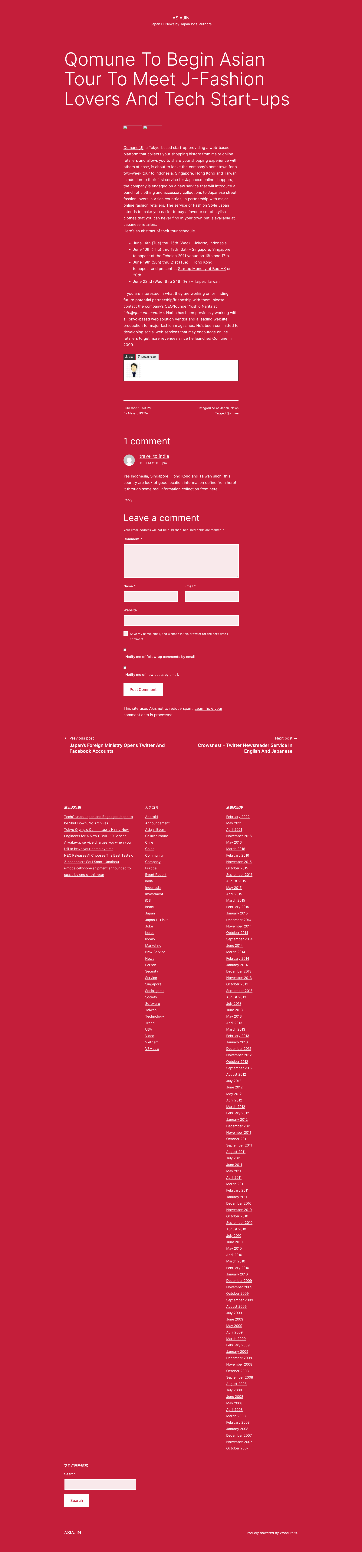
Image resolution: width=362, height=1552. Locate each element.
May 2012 (234, 1094)
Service (151, 978)
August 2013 (236, 997)
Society (151, 997)
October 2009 (237, 1293)
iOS (148, 900)
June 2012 (234, 1087)
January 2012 (237, 1119)
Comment (132, 539)
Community (154, 855)
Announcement (157, 823)
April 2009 (234, 1332)
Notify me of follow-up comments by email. (160, 657)
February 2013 (237, 1036)
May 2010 (234, 1248)
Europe (150, 868)
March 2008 (236, 1416)
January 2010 (237, 1274)
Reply (127, 500)
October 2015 (237, 868)
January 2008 (237, 1429)
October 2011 (237, 1139)
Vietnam (151, 1042)
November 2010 (239, 1210)
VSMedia (152, 1049)
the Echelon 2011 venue (177, 256)
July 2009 (234, 1313)
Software (152, 1004)
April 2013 (234, 1023)
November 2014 (239, 926)
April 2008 (234, 1410)
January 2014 (237, 965)
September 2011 (239, 1145)
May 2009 (234, 1326)
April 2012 (234, 1100)
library (150, 939)
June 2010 (234, 1242)
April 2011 (234, 1178)
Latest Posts (148, 356)
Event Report (155, 875)
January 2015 (237, 913)
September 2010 (239, 1223)
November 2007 (239, 1442)
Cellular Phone (156, 836)
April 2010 (234, 1255)
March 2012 (235, 1107)
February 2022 (238, 817)
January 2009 (237, 1351)
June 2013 (234, 1010)
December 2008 (239, 1358)
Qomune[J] (133, 147)
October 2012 (237, 1062)
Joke (149, 926)
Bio (131, 356)
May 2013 (234, 1016)
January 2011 (236, 1197)
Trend (150, 1023)
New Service (155, 952)
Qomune (233, 413)
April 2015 (234, 894)
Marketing (153, 945)
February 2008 (238, 1422)
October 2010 (237, 1216)
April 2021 (234, 830)
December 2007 (239, 1435)
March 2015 (235, 900)
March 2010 (235, 1261)
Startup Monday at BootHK (202, 268)
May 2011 (233, 1171)
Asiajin (181, 18)
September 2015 (239, 875)
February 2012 (237, 1113)
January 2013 (237, 1042)
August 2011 (235, 1152)
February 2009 (238, 1345)
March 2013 (235, 1029)
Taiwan (151, 1010)
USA (148, 1029)
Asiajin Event (155, 830)
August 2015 (236, 881)
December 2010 (238, 1203)
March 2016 (235, 849)
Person (150, 965)
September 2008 (239, 1377)
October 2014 (237, 933)
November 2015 (239, 862)
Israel (149, 907)
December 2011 (238, 1126)
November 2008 (239, 1364)
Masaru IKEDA (138, 413)
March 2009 (236, 1339)
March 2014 (235, 952)
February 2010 (237, 1268)
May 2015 (234, 888)
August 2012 (236, 1074)
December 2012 (238, 1049)
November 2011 (238, 1132)
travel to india (154, 456)
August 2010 (236, 1229)
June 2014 (234, 945)
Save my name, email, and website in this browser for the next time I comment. (179, 636)
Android (151, 817)
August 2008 (236, 1384)
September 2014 (239, 939)
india (149, 881)
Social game (154, 991)
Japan (224, 408)
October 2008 (237, 1371)
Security (151, 971)
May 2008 (234, 1403)
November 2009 (239, 1287)
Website (130, 610)
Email (190, 586)
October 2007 (237, 1448)
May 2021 (234, 823)
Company (153, 862)
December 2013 (238, 971)
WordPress (288, 1533)
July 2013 (233, 1004)
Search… (71, 1474)
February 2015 (237, 907)
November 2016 (239, 836)
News (235, 408)
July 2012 (233, 1081)
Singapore (153, 984)
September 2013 (239, 991)
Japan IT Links (156, 920)
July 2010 (233, 1236)
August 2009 (236, 1306)
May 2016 (234, 842)
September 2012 (239, 1068)
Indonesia (153, 888)
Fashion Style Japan (211, 205)
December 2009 (239, 1281)
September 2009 (239, 1300)
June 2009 (234, 1319)
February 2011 (237, 1190)
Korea (149, 933)
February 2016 (237, 855)
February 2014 (237, 958)
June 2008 (234, 1397)
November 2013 (239, 978)
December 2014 (239, 920)
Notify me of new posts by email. (152, 675)
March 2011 (235, 1184)
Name (129, 586)
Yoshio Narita (200, 306)
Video (149, 1036)
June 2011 (234, 1165)
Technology (154, 1016)
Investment (154, 894)
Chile (149, 842)
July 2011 (233, 1158)
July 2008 (234, 1390)
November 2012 (239, 1055)
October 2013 (237, 984)
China (149, 849)
